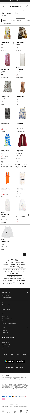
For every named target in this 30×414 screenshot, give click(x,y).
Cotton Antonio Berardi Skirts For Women (14, 261)
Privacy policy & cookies (14, 371)
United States (15, 406)
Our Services (6, 292)
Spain (24, 406)
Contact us (5, 332)
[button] (27, 6)
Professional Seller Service (9, 323)
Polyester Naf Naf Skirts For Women (14, 278)
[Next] (18, 254)
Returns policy (6, 309)
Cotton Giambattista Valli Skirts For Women (14, 270)
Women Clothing (19, 10)
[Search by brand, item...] (2, 6)
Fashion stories (6, 349)
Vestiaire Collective (8, 337)
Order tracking (6, 305)
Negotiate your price (6, 165)
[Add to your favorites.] (13, 43)
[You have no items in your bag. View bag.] (27, 6)
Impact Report (6, 344)
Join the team (5, 346)
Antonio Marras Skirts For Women (14, 263)
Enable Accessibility (15, 0)
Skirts (27, 10)
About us (4, 340)
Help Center (5, 330)
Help (3, 327)
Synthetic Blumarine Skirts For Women (14, 264)
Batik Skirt (14, 259)
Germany (20, 406)
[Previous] (11, 254)
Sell (3, 314)
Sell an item (5, 321)
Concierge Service (7, 297)
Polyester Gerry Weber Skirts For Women (14, 268)
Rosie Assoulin (10, 10)
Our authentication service (9, 307)
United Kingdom (9, 406)
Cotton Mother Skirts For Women (14, 277)
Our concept (5, 295)
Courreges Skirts (14, 266)
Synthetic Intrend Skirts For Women (14, 271)
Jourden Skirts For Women (14, 275)
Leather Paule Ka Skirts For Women (14, 282)
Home (2, 10)
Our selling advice (7, 319)
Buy (3, 302)
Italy (27, 406)
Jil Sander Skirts (14, 273)
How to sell (5, 316)
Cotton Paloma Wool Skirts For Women (14, 280)
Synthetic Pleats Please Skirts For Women (15, 284)
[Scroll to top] (24, 254)
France (3, 406)
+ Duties (5, 103)
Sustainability (5, 342)
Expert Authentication (21, 165)
